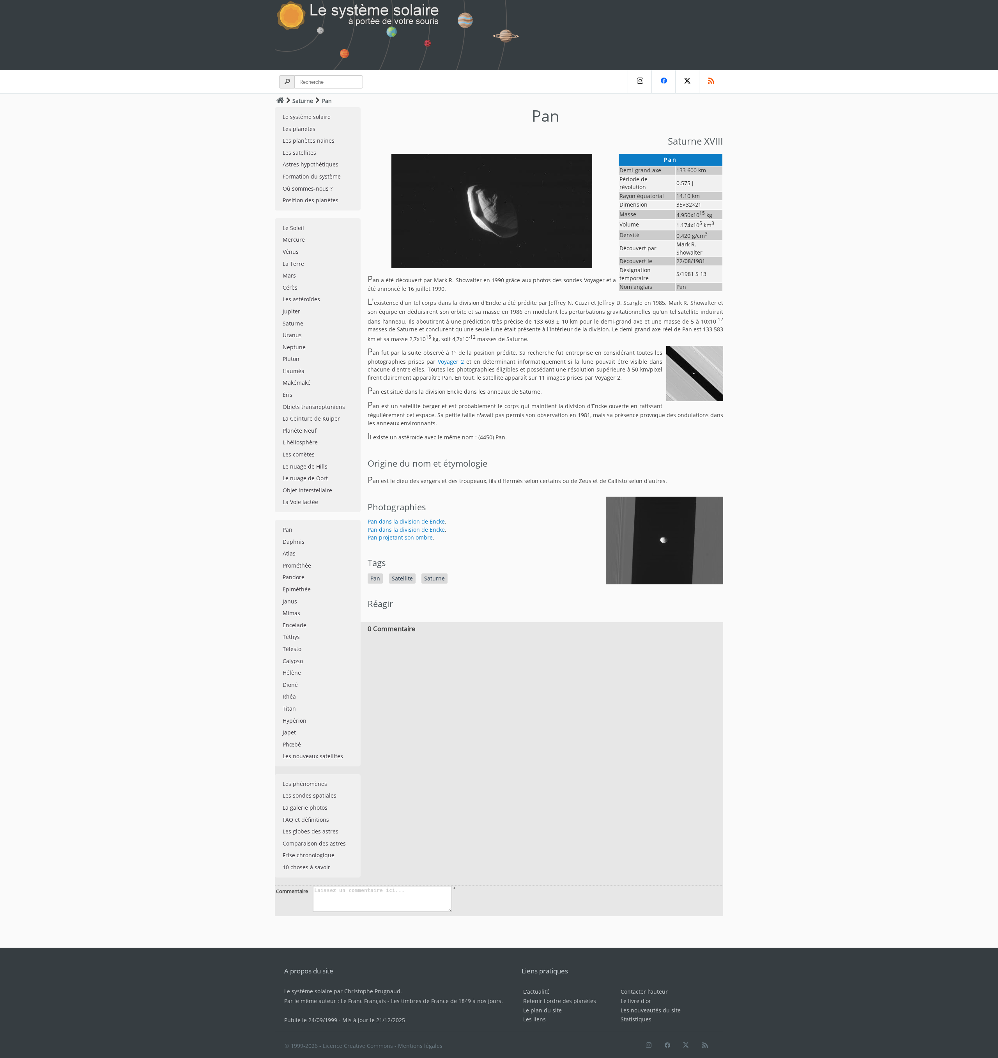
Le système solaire (307, 116)
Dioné (290, 684)
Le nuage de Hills (305, 466)
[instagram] (639, 81)
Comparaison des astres (314, 843)
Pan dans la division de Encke (406, 521)
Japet (289, 732)
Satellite (402, 578)
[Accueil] (280, 100)
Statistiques (636, 1019)
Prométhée (297, 565)
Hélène (292, 672)
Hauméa (293, 371)
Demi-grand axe (640, 170)
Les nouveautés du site (651, 1010)
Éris (287, 394)
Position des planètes (310, 200)
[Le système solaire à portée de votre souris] (401, 35)
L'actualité (536, 991)
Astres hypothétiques (310, 164)
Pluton (291, 359)
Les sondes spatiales (309, 795)
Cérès (290, 287)
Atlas (289, 553)
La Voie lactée (300, 502)
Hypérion (294, 720)
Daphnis (293, 541)
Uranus (292, 335)
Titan (289, 708)
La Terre (293, 263)
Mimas (291, 613)
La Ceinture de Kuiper (311, 418)
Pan (287, 529)
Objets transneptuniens (314, 406)
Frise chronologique (308, 855)
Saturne (302, 100)
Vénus (291, 251)
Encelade (294, 625)
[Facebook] (663, 81)
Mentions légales (420, 1045)
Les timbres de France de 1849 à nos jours (446, 1001)
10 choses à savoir (306, 867)
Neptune (294, 347)
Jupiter (291, 311)
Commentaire (292, 891)
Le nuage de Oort (305, 478)
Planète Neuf (300, 430)
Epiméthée (297, 589)
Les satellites (299, 152)
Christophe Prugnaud (372, 991)
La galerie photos (305, 807)
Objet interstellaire (307, 490)
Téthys (291, 636)
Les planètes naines (308, 140)
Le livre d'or (636, 1001)
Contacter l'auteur (644, 991)
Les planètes (299, 129)
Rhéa (289, 696)
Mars (289, 275)
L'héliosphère (300, 442)
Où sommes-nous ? (308, 188)
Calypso (293, 661)
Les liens (534, 1019)
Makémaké (297, 382)
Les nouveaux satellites (313, 756)
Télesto (292, 649)
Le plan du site (542, 1010)
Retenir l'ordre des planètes (559, 1001)
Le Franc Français (363, 1001)
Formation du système (312, 176)
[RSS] (711, 81)
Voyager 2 (451, 361)
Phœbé (292, 744)
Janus (290, 601)
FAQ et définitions (306, 819)
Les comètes (299, 454)
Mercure (294, 239)
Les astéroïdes (301, 299)
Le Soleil (293, 228)
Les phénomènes (305, 783)
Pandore (293, 577)
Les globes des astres (310, 831)
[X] (687, 81)
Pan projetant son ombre (400, 537)
